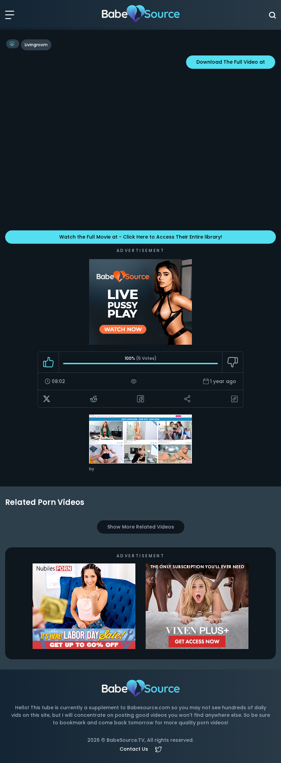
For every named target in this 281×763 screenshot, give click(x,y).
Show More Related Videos (140, 526)
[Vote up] (48, 362)
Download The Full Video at (230, 62)
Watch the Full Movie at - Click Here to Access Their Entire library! (140, 236)
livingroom (36, 45)
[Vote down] (232, 362)
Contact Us (134, 749)
